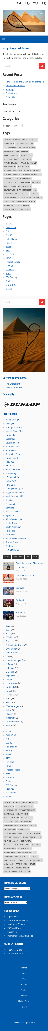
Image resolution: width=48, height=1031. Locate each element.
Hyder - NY (10, 515)
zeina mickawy (25, 209)
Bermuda (10, 507)
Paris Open (10, 484)
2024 (8, 629)
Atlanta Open (12, 542)
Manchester (11, 450)
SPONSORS (11, 285)
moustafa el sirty (11, 182)
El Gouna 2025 (12, 446)
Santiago (10, 89)
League (9, 679)
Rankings (34, 194)
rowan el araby (24, 198)
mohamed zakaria (11, 178)
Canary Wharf (12, 652)
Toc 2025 (10, 461)
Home (24, 967)
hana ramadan (22, 151)
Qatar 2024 (11, 481)
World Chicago (12, 419)
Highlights (10, 675)
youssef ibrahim (23, 205)
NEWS (8, 258)
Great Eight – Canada (15, 85)
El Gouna (10, 671)
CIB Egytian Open (14, 660)
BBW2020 (10, 637)
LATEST (7, 556)
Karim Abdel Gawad (11, 159)
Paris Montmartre (14, 387)
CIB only (9, 664)
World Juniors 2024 (14, 496)
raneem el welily (22, 194)
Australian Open (13, 454)
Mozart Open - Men (14, 431)
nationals (36, 182)
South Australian (13, 526)
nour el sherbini (24, 186)
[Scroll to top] (43, 1026)
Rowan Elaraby (10, 198)
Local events (11, 683)
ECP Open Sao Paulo (15, 427)
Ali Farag (7, 140)
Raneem (9, 713)
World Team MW (13, 469)
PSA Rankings (12, 277)
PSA (7, 702)
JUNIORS (10, 254)
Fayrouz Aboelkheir (27, 147)
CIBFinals (10, 668)
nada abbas (25, 182)
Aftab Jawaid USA (14, 519)
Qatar (8, 710)
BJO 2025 (10, 465)
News (8, 691)
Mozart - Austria (13, 511)
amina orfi (33, 140)
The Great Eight (13, 383)
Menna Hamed (23, 167)
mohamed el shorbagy (32, 174)
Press (8, 273)
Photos (24, 990)
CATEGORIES (18, 556)
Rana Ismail (8, 194)
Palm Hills (10, 97)
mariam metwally (11, 163)
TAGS (35, 556)
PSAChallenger (12, 706)
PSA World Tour (14, 928)
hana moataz (9, 151)
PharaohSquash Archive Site (20, 935)
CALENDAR (11, 227)
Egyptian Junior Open (15, 492)
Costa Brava (11, 523)
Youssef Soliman (10, 209)
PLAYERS (10, 269)
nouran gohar (10, 186)
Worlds (9, 725)
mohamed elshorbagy (12, 174)
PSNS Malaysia (12, 550)
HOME (8, 246)
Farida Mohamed (10, 147)
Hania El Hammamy (11, 155)
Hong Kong (11, 473)
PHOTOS (9, 265)
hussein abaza (27, 155)
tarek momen (21, 201)
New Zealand (12, 458)
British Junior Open (14, 645)
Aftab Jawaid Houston (16, 538)
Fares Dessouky (26, 144)
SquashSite (12, 916)
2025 (8, 633)
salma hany (37, 198)
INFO (8, 250)
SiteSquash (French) (16, 924)
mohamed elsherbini (32, 171)
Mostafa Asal (25, 178)
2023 (8, 625)
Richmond (10, 504)
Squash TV (12, 931)
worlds (32, 201)
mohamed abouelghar (13, 171)
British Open (11, 93)
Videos (9, 288)
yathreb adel (9, 205)
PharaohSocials (13, 261)
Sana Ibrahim (9, 201)
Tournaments (12, 721)
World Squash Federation (18, 920)
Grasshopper (11, 438)
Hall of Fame (11, 239)
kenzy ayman (26, 159)
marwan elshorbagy (28, 163)
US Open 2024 (12, 477)
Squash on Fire (12, 442)
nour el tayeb (9, 190)
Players (9, 694)
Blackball (10, 641)
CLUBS (9, 235)
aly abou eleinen (20, 140)
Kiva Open (10, 500)
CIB (17, 144)
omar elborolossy (24, 190)
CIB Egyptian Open (14, 488)
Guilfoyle (10, 423)
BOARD (9, 223)
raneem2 (10, 717)
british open (9, 144)
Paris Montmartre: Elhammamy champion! (25, 81)
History (9, 242)
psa (35, 190)
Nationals (10, 435)
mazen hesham (10, 167)
